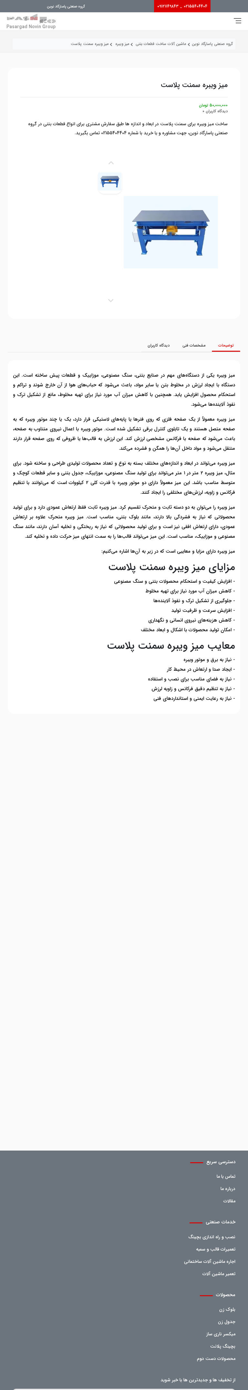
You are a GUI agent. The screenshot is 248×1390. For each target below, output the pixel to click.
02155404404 (195, 6)
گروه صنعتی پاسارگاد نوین (66, 6)
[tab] (226, 345)
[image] (110, 182)
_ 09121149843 (169, 6)
